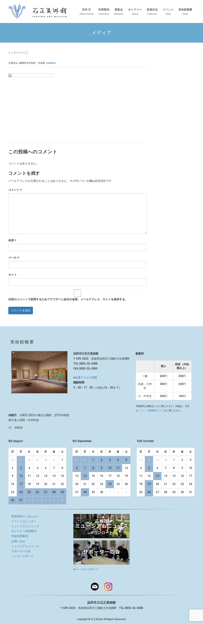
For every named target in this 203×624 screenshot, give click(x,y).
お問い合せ (18, 541)
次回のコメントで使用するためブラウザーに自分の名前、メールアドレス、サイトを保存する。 (68, 299)
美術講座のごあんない (25, 516)
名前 (12, 240)
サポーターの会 (21, 551)
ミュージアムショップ (25, 526)
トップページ (15, 52)
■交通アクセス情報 (85, 377)
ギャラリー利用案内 (23, 531)
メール (13, 257)
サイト (12, 274)
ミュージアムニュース (25, 546)
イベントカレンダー (23, 521)
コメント (15, 189)
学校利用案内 (19, 536)
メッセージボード (22, 556)
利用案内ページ (155, 410)
